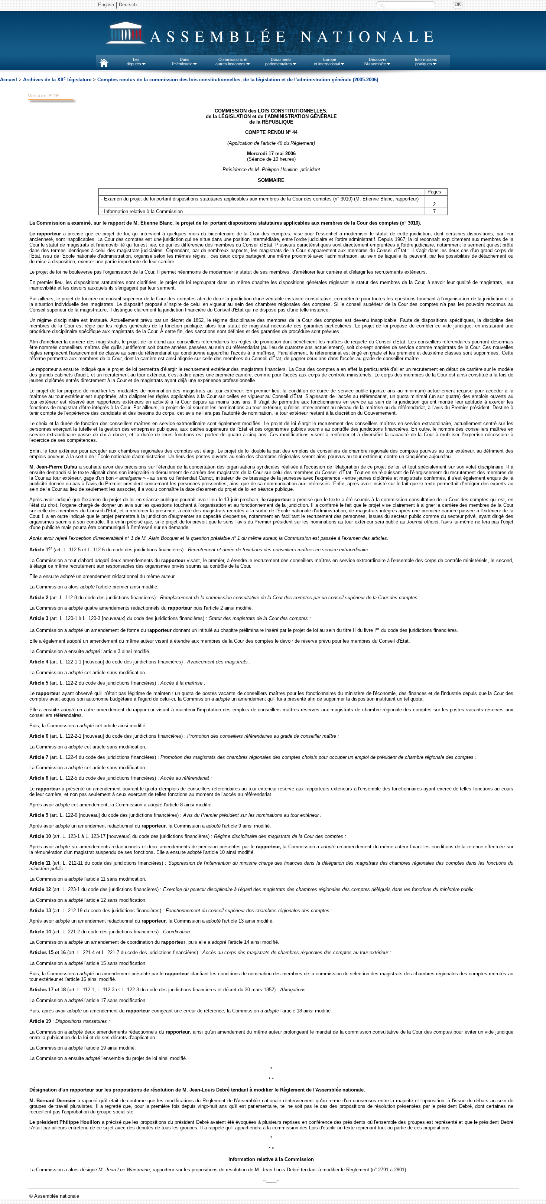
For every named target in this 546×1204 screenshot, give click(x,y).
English (106, 4)
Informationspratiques (426, 61)
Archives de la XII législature (58, 79)
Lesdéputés (134, 61)
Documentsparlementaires (278, 61)
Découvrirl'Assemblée (375, 61)
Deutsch (128, 4)
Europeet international (327, 61)
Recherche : (383, 5)
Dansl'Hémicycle (182, 61)
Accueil (8, 79)
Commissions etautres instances (231, 61)
